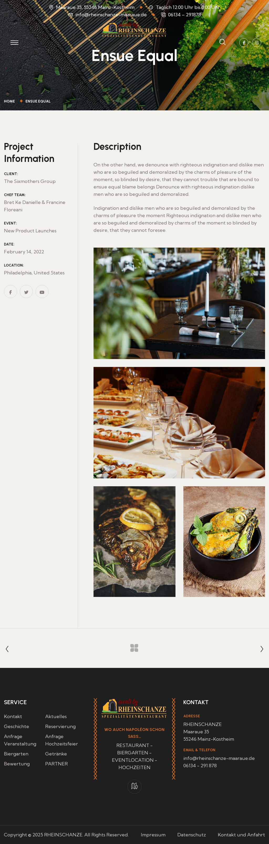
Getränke (56, 754)
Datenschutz (191, 835)
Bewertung (17, 764)
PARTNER (56, 764)
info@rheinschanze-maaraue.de (111, 15)
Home (10, 101)
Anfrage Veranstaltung (20, 740)
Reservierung (60, 726)
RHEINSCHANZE (63, 835)
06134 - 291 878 (200, 766)
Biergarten (16, 754)
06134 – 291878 (184, 15)
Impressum (153, 835)
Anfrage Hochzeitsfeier (61, 740)
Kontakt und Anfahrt (241, 835)
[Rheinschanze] (134, 29)
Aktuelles (56, 716)
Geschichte (16, 726)
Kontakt (13, 716)
